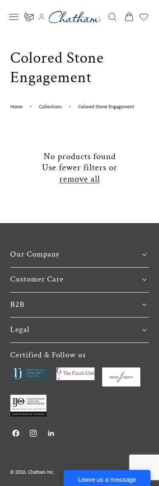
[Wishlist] (144, 17)
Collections (50, 106)
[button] (14, 17)
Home (16, 106)
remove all (79, 179)
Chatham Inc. (41, 472)
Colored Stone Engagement (106, 106)
